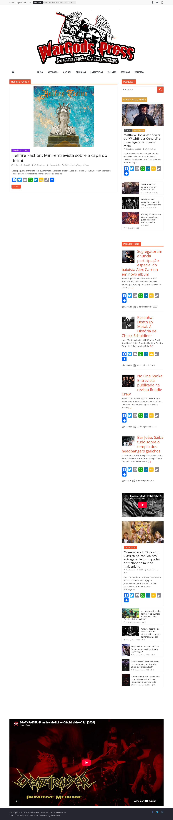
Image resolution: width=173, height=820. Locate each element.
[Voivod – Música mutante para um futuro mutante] (130, 183)
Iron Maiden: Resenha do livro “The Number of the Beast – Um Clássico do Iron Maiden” (142, 615)
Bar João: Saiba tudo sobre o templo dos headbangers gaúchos (143, 444)
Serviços (125, 72)
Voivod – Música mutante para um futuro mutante (149, 187)
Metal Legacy (139, 130)
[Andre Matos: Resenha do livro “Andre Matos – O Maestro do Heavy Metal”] (126, 645)
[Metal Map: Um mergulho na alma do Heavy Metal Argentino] (130, 198)
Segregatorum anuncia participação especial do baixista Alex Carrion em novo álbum (142, 263)
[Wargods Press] (13, 72)
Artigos (67, 72)
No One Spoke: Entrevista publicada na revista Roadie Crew (142, 385)
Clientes (111, 72)
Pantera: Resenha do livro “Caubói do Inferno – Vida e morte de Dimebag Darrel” (151, 633)
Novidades (53, 72)
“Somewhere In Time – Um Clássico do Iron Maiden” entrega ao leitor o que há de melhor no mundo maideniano (142, 559)
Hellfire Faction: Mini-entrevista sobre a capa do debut (59, 157)
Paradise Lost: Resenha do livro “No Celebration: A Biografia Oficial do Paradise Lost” (145, 664)
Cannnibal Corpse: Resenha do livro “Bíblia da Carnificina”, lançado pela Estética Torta (145, 679)
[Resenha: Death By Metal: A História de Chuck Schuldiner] (129, 316)
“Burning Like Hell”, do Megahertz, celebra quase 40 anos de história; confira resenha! (151, 219)
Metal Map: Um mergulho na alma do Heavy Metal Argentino (151, 202)
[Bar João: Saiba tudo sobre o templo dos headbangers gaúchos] (129, 436)
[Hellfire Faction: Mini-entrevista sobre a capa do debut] (64, 87)
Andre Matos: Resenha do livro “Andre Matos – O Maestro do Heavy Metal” (145, 649)
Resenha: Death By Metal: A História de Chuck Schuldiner (139, 326)
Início (40, 72)
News (26, 150)
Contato (139, 72)
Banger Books (130, 547)
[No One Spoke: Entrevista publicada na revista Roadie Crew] (129, 375)
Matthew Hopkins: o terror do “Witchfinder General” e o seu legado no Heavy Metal (142, 140)
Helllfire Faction (70, 165)
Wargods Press (83, 165)
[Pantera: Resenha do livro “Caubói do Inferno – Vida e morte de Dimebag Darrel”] (130, 627)
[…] (131, 287)
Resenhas (81, 72)
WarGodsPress (40, 165)
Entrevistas (96, 72)
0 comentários (54, 165)
